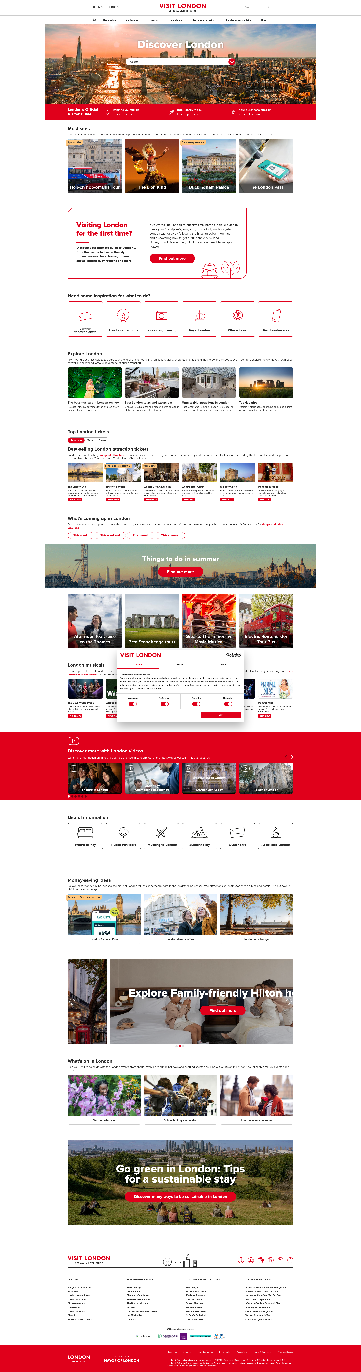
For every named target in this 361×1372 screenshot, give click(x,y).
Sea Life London (194, 1299)
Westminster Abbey (196, 1311)
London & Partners (79, 1358)
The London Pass (194, 1319)
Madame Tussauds (195, 1295)
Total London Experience (257, 1299)
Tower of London (194, 1303)
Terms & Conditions (262, 1352)
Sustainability (225, 1352)
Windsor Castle (194, 1307)
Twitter (280, 1260)
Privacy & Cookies (285, 1352)
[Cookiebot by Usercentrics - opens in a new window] (228, 655)
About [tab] (223, 664)
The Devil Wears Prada (138, 1299)
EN (98, 7)
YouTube (251, 1260)
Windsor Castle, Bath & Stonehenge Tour (266, 1287)
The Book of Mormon (137, 1303)
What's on (73, 1291)
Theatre (102, 440)
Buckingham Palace (196, 1291)
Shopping (72, 1315)
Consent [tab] (138, 664)
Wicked (131, 1307)
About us (187, 1352)
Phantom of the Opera (138, 1295)
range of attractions (113, 455)
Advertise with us (205, 1352)
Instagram (261, 1260)
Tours (90, 440)
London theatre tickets (79, 1295)
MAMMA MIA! (134, 1291)
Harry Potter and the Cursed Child (144, 1311)
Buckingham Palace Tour (258, 1307)
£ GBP (112, 7)
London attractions (77, 1299)
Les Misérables (134, 1315)
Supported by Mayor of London (121, 1358)
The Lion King (134, 1287)
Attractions (76, 440)
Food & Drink (74, 1307)
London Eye (192, 1287)
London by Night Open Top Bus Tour (263, 1295)
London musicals (76, 1311)
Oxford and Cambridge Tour (259, 1311)
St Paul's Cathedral (196, 1315)
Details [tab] (180, 664)
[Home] (94, 20)
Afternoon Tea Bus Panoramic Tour (263, 1303)
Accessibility (242, 1352)
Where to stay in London (80, 1319)
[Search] (267, 7)
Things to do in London (79, 1287)
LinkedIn (271, 1260)
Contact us (172, 1352)
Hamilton (131, 1319)
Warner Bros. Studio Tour (258, 1315)
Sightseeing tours (76, 1303)
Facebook (290, 1260)
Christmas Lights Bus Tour (258, 1319)
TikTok (241, 1260)
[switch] (165, 704)
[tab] (76, 440)
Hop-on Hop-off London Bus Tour (262, 1291)
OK (221, 715)
